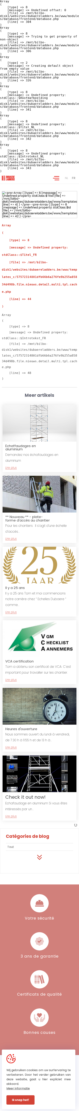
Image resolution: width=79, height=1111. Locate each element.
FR (73, 178)
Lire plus (11, 467)
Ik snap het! (20, 1100)
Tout (10, 847)
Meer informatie (18, 1088)
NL (66, 178)
